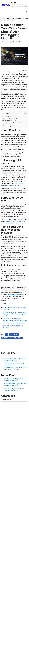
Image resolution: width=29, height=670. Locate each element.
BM (7, 417)
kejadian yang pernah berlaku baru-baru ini (12, 212)
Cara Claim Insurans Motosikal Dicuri (14, 406)
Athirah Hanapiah (8, 42)
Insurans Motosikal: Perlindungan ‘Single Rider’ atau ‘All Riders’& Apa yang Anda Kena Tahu (15, 397)
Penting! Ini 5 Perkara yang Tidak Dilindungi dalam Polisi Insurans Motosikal (15, 402)
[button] (24, 113)
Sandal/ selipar (7, 116)
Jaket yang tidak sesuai (10, 118)
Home (2, 18)
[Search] (26, 11)
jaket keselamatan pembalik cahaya (15, 276)
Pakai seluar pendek (9, 126)
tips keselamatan (7, 420)
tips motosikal (18, 420)
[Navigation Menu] (3, 11)
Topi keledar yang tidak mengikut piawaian (13, 123)
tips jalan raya (14, 417)
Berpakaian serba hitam (10, 120)
